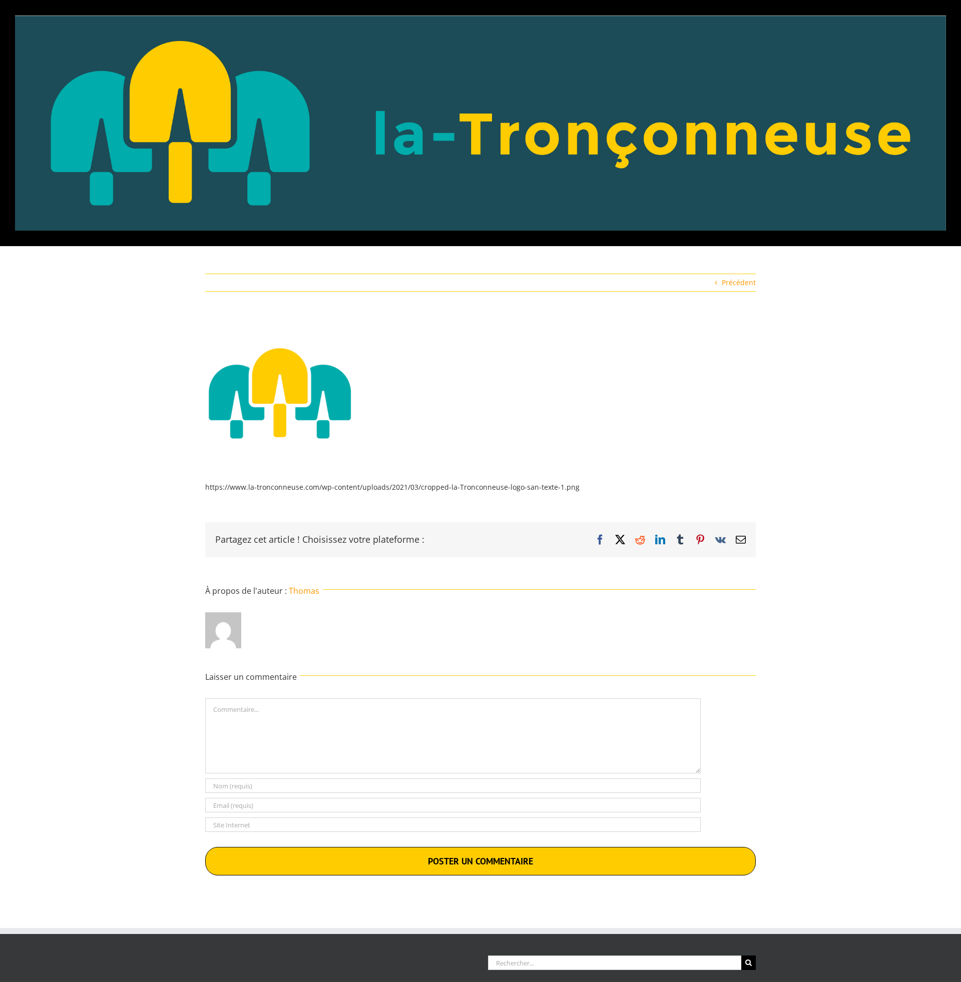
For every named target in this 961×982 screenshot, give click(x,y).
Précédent (739, 282)
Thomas (304, 590)
